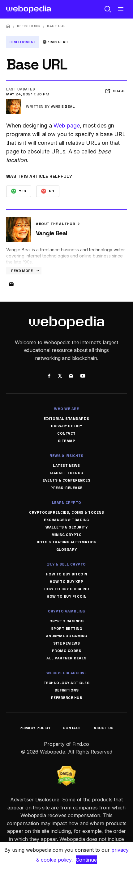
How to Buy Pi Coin (66, 596)
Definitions (29, 26)
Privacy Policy (66, 426)
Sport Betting (66, 628)
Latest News (66, 465)
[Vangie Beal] (13, 101)
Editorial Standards (66, 418)
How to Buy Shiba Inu (66, 589)
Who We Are (66, 408)
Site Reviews (66, 643)
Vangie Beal (63, 106)
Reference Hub (66, 697)
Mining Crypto (66, 534)
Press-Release (66, 487)
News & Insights (66, 455)
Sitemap (66, 440)
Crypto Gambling (66, 611)
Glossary (66, 549)
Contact (66, 433)
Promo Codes (66, 650)
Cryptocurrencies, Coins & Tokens (66, 512)
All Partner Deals (66, 658)
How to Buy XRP (66, 581)
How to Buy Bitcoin (66, 574)
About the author (56, 223)
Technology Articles (67, 682)
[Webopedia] (28, 9)
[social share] (49, 376)
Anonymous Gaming (66, 635)
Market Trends (66, 472)
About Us (104, 727)
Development (22, 42)
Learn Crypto (66, 502)
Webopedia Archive (66, 673)
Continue (86, 860)
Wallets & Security (66, 527)
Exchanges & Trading (66, 519)
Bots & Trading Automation (66, 542)
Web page (67, 125)
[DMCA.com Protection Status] (66, 770)
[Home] (8, 26)
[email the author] (11, 284)
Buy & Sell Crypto (66, 564)
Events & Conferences (66, 480)
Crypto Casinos (66, 621)
